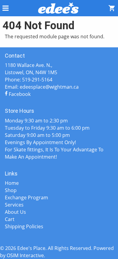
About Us (15, 212)
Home (12, 183)
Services (14, 204)
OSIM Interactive (25, 255)
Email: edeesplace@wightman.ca (42, 87)
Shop (11, 190)
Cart (10, 219)
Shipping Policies (24, 226)
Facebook (19, 94)
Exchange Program (26, 197)
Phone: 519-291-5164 (28, 79)
